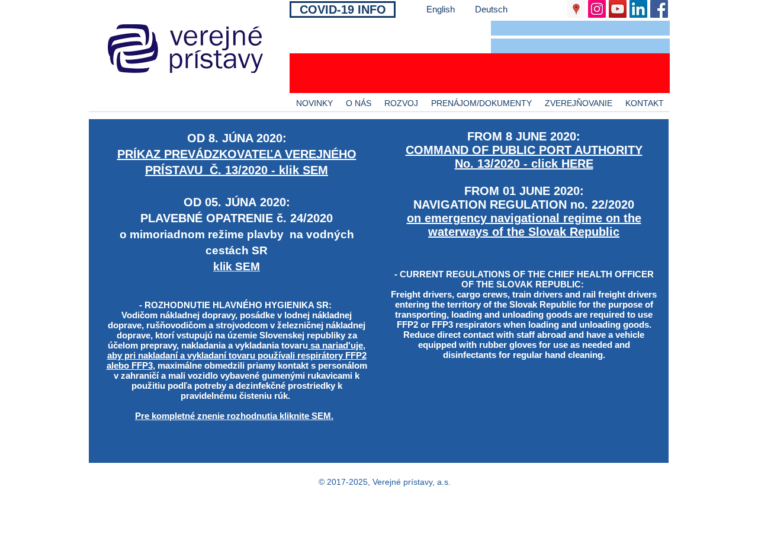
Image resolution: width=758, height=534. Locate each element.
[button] (580, 28)
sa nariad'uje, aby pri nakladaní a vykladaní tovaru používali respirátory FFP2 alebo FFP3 (237, 355)
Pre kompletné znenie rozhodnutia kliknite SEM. (234, 416)
